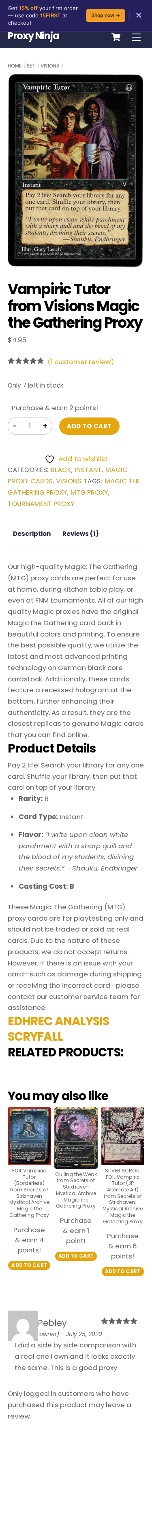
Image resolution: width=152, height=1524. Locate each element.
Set (31, 65)
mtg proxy (89, 492)
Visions (50, 65)
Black (61, 469)
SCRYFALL (35, 1036)
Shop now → (105, 15)
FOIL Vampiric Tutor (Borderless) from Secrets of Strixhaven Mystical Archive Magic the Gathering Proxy (29, 1193)
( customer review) (80, 362)
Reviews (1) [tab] (80, 533)
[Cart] (116, 37)
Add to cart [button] (29, 1265)
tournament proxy (41, 503)
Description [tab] (32, 533)
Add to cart (89, 426)
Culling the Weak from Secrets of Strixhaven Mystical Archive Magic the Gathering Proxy (76, 1190)
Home (14, 65)
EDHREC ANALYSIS (58, 1021)
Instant (88, 469)
